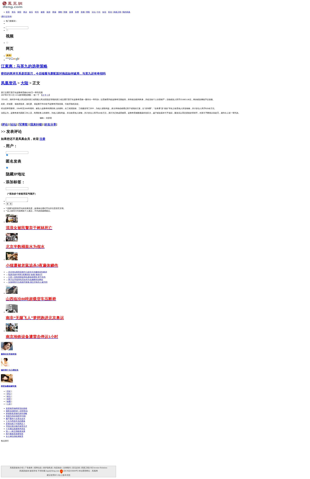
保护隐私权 (48, 468)
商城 (54, 12)
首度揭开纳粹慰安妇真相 (16, 408)
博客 (88, 12)
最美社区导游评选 (8, 354)
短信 (104, 12)
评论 (5, 124)
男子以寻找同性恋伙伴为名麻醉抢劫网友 (25, 280)
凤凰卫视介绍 (87, 468)
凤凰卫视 (117, 12)
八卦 (9, 404)
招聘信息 (38, 468)
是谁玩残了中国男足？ (15, 424)
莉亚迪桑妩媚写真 (8, 386)
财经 (19, 12)
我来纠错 (36, 124)
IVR (98, 12)
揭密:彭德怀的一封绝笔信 (17, 411)
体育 (9, 399)
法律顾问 (67, 468)
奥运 (25, 12)
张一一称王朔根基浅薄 (15, 431)
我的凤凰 (126, 12)
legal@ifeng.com (52, 471)
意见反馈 (76, 468)
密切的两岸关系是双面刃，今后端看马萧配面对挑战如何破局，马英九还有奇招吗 (53, 73)
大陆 (24, 83)
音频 (83, 12)
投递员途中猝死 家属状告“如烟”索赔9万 (25, 274)
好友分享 (50, 124)
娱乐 (31, 12)
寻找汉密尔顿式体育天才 (16, 426)
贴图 (9, 401)
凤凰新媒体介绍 (16, 468)
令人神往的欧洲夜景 (14, 436)
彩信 (110, 12)
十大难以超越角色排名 (15, 429)
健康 (43, 12)
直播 (71, 12)
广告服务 (29, 468)
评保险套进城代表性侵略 (16, 413)
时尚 (37, 12)
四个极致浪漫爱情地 (14, 434)
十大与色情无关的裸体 (15, 421)
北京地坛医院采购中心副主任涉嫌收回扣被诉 (27, 272)
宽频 (65, 12)
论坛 (94, 12)
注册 (42, 138)
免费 (77, 12)
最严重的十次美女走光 (15, 419)
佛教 (60, 12)
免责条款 (58, 468)
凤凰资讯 (8, 83)
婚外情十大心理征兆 (9, 370)
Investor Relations (100, 468)
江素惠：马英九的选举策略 (24, 66)
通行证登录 (6, 16)
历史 (9, 391)
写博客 (23, 124)
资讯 (14, 12)
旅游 (48, 12)
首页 (8, 12)
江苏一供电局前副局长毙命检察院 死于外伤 (27, 277)
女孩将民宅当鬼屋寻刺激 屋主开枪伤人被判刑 (27, 282)
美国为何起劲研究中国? (16, 416)
